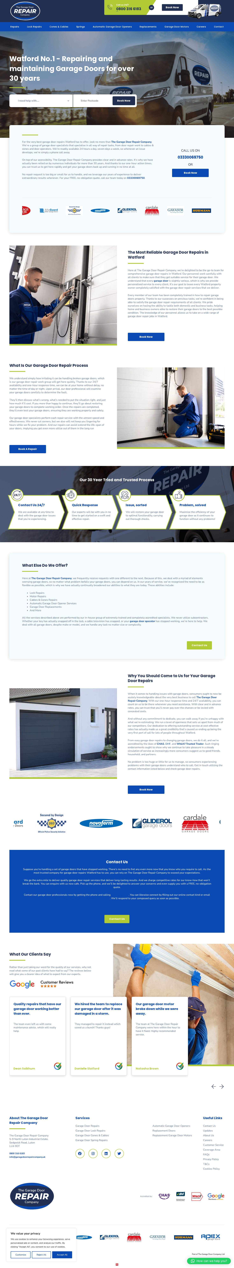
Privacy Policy (211, 1159)
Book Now (172, 7)
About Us (208, 1135)
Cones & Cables (59, 26)
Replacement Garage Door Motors (172, 1135)
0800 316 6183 (128, 8)
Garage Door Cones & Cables (92, 1135)
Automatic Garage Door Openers (112, 26)
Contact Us (209, 1126)
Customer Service (213, 1145)
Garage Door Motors (176, 26)
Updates (208, 1130)
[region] (41, 1245)
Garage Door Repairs (87, 1126)
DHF (168, 744)
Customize (20, 1254)
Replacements (148, 26)
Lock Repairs (34, 26)
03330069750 (120, 895)
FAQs (206, 1154)
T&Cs (206, 1164)
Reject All (41, 1254)
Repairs (14, 26)
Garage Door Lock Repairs (90, 1130)
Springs (80, 26)
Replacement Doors (163, 1130)
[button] (222, 1086)
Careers (201, 26)
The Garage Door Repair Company (51, 578)
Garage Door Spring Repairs (91, 1140)
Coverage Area (211, 1150)
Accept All (62, 1254)
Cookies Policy (211, 1169)
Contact (219, 26)
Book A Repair (27, 449)
